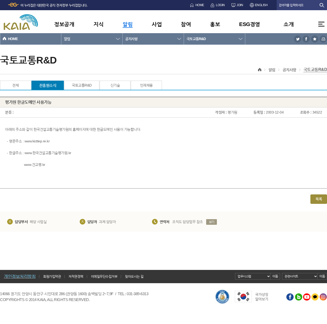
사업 (157, 24)
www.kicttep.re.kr (37, 141)
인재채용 (146, 85)
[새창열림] (297, 39)
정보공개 (64, 24)
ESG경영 (249, 24)
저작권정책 (75, 276)
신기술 (115, 85)
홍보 (215, 24)
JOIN (240, 5)
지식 (98, 24)
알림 (128, 24)
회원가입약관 (52, 276)
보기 (211, 222)
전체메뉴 (321, 24)
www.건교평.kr (34, 165)
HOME (199, 5)
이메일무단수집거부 (104, 276)
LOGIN (220, 5)
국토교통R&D (196, 39)
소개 (289, 24)
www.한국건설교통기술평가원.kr (48, 153)
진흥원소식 (47, 85)
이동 (275, 276)
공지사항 (131, 39)
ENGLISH (261, 5)
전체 (15, 85)
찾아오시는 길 (134, 276)
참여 (186, 24)
